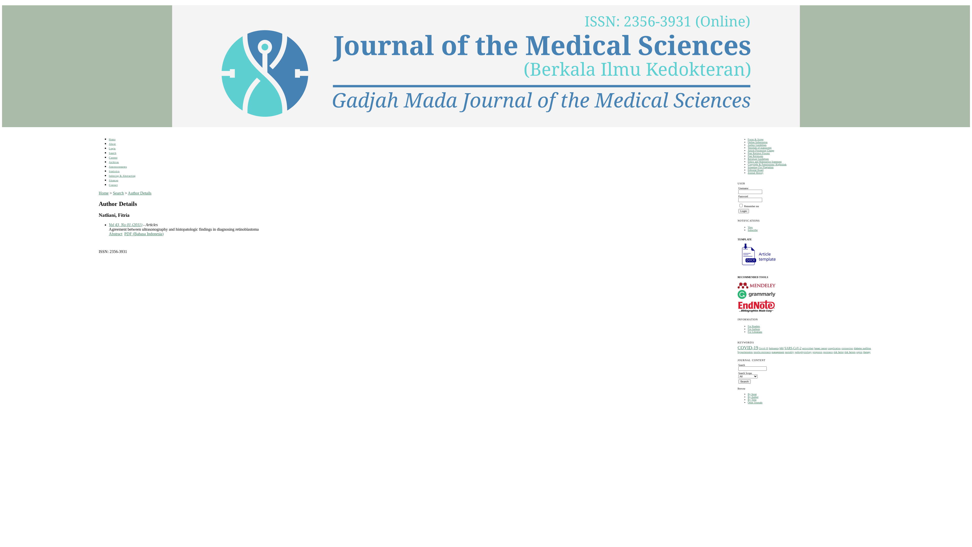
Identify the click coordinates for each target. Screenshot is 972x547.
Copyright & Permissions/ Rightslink (767, 164)
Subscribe (753, 230)
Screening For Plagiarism (761, 167)
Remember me (751, 206)
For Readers (754, 326)
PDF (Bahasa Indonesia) (144, 234)
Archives (114, 162)
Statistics (114, 171)
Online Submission (757, 142)
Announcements (118, 166)
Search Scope (745, 373)
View (750, 227)
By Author (753, 397)
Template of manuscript (760, 147)
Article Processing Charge (761, 150)
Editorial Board (755, 170)
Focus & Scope (755, 139)
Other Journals (755, 402)
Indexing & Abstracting (122, 175)
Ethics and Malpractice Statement (765, 161)
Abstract (115, 234)
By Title (752, 399)
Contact (113, 185)
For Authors (754, 329)
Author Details (139, 193)
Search (112, 153)
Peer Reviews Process (759, 153)
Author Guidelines (757, 145)
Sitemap (113, 180)
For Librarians (755, 331)
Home (112, 139)
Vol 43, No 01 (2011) (125, 225)
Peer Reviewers (755, 156)
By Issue (752, 394)
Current (113, 157)
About (112, 144)
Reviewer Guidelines (758, 159)
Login (112, 148)
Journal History (755, 172)
